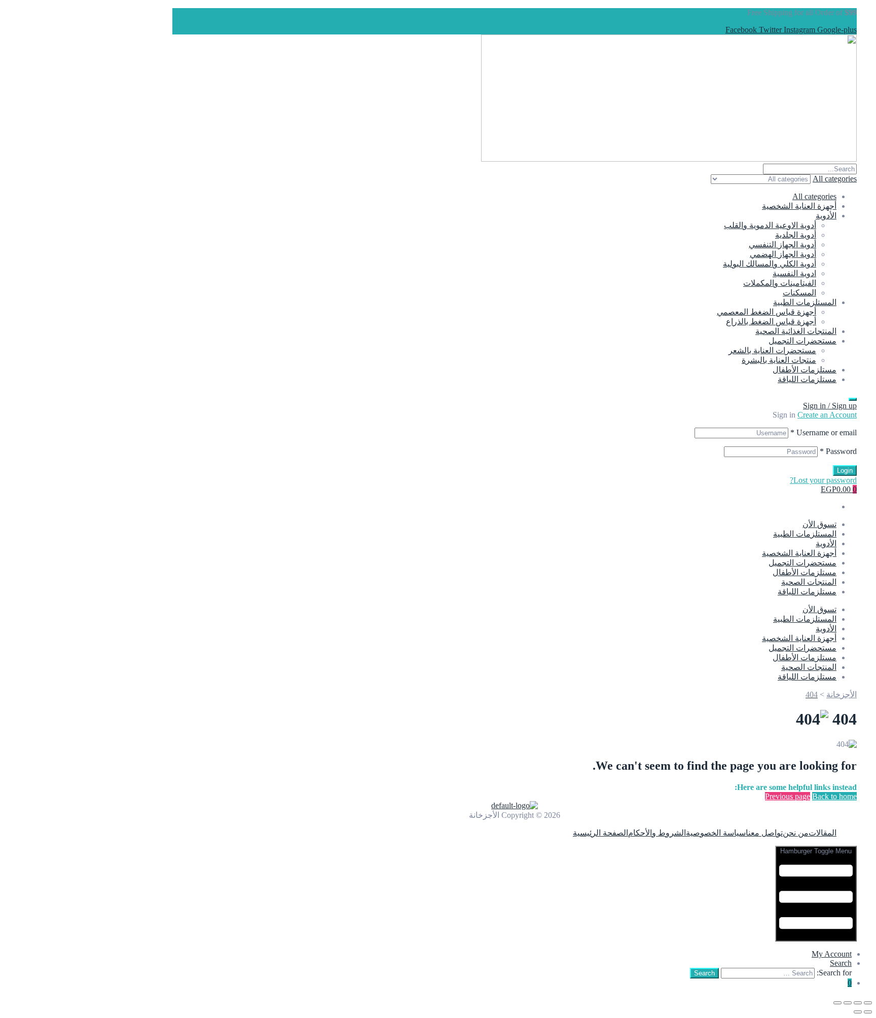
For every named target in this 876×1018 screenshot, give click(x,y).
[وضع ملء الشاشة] (858, 1002)
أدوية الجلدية (795, 235)
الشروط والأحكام (657, 832)
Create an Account (827, 414)
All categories (814, 196)
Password (838, 451)
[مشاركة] (848, 1002)
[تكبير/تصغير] (868, 1002)
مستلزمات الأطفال (804, 369)
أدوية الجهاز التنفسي (782, 244)
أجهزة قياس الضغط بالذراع (771, 321)
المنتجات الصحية (808, 582)
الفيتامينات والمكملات (779, 283)
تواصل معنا (764, 832)
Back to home (834, 796)
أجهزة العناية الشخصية (799, 206)
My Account (832, 954)
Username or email (823, 432)
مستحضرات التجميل (802, 340)
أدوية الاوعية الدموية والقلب (770, 225)
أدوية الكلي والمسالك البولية (769, 263)
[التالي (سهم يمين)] (858, 1011)
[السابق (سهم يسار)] (868, 1011)
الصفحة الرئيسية (600, 832)
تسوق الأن (819, 524)
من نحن (796, 832)
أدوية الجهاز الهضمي (783, 254)
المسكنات (799, 292)
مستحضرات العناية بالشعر (772, 350)
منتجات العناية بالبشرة (779, 360)
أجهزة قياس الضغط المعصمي (766, 312)
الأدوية (826, 215)
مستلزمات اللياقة (807, 379)
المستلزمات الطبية (804, 302)
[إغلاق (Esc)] (837, 1002)
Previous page (787, 796)
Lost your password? (823, 480)
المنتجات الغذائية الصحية (795, 331)
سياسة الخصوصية (716, 832)
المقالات (822, 832)
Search (841, 963)
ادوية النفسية (794, 273)
